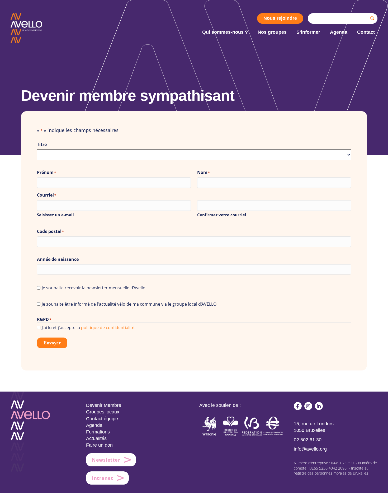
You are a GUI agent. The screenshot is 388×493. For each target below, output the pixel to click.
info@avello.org (310, 449)
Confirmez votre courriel (221, 214)
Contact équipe (102, 418)
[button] (298, 406)
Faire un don (99, 445)
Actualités (96, 438)
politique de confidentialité (107, 327)
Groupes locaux (102, 411)
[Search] (372, 18)
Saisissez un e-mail (55, 214)
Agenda (94, 425)
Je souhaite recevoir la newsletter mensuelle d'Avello (93, 288)
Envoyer (52, 342)
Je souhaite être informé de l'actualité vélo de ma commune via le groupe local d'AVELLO (129, 304)
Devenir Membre (103, 405)
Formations (98, 432)
